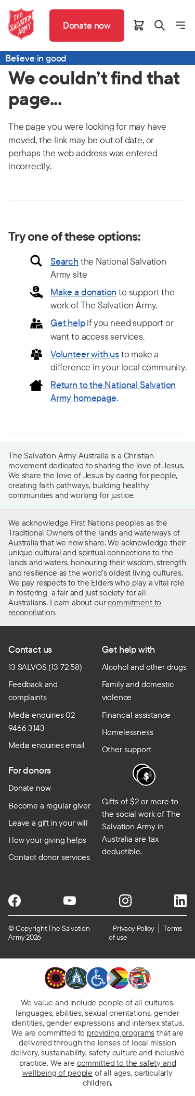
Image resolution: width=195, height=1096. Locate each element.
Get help (67, 323)
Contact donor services (48, 857)
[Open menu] (180, 25)
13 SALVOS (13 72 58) (45, 667)
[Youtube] (69, 900)
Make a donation (83, 292)
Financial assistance (136, 714)
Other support (126, 749)
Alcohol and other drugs (144, 667)
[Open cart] (139, 25)
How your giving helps (47, 840)
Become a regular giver (49, 805)
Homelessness (127, 732)
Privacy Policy (133, 928)
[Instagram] (125, 900)
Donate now (29, 787)
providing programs (120, 1032)
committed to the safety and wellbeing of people (99, 1067)
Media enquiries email (46, 745)
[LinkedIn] (180, 900)
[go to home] (21, 24)
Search (64, 261)
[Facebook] (14, 900)
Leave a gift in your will (48, 822)
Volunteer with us (84, 354)
